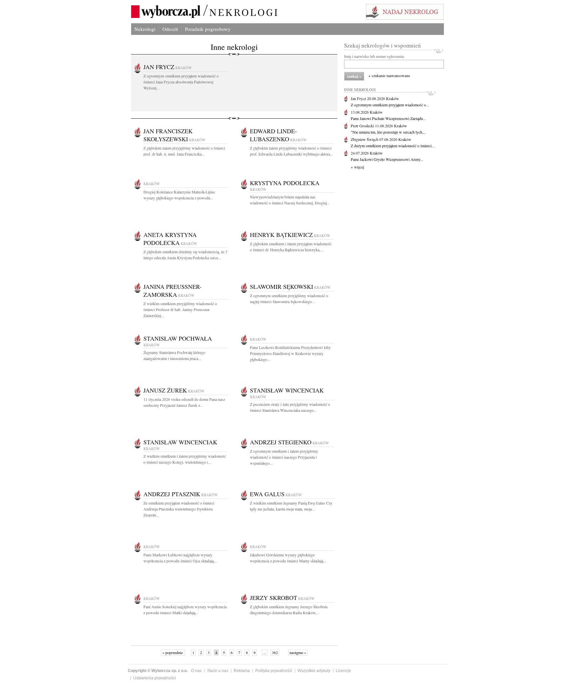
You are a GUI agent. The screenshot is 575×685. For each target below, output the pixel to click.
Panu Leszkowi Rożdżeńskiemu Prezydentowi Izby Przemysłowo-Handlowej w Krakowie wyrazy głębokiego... (290, 353)
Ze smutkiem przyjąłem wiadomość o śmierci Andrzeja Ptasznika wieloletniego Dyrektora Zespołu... (178, 508)
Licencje (343, 670)
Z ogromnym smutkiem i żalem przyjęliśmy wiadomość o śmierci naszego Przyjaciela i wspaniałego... (284, 457)
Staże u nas (217, 670)
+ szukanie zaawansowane (389, 75)
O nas (196, 670)
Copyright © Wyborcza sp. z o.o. (158, 670)
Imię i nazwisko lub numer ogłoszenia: (374, 56)
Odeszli (170, 29)
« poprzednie (173, 652)
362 (275, 652)
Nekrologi (144, 29)
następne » (297, 652)
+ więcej (357, 167)
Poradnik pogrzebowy (208, 29)
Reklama (242, 670)
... (264, 652)
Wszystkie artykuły (313, 670)
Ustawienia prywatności (154, 678)
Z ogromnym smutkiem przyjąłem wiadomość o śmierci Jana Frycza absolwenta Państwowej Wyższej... (181, 81)
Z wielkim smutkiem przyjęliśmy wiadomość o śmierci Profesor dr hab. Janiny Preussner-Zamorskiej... (180, 309)
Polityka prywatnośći (273, 670)
